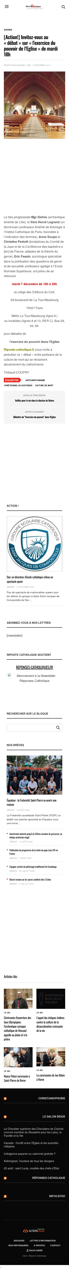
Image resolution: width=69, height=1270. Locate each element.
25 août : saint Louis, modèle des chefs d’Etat (31, 1168)
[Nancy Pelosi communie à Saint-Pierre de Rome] (18, 1057)
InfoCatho (57, 1196)
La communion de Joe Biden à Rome (50, 1077)
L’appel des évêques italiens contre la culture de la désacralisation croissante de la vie (50, 1024)
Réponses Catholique (48, 1178)
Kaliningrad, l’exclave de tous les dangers (29, 1161)
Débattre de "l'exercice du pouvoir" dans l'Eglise (34, 417)
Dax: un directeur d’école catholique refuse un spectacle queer (30, 579)
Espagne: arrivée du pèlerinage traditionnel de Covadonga (33, 866)
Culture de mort (44, 385)
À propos (39, 1245)
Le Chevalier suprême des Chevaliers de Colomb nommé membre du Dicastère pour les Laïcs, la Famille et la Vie (33, 1132)
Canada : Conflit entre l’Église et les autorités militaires (31, 1144)
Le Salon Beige (54, 1116)
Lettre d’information (43, 1240)
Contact (55, 1245)
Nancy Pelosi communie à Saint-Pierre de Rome (17, 1078)
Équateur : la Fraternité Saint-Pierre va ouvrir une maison (31, 802)
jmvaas (10, 587)
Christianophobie (51, 1098)
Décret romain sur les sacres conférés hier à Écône (30, 879)
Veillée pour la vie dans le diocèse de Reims (34, 400)
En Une (7, 1013)
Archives (19, 1240)
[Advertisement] (34, 177)
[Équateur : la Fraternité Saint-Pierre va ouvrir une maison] (34, 775)
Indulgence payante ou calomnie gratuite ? (30, 1154)
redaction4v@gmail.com (17, 65)
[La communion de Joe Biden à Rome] (50, 1056)
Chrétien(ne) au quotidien (18, 385)
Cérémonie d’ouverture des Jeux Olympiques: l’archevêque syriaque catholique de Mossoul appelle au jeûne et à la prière (17, 1028)
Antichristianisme (35, 380)
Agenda (8, 30)
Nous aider (36, 1250)
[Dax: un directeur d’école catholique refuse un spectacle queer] (34, 544)
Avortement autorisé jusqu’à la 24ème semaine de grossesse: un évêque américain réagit (35, 835)
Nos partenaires (18, 1245)
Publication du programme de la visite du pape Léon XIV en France (33, 851)
